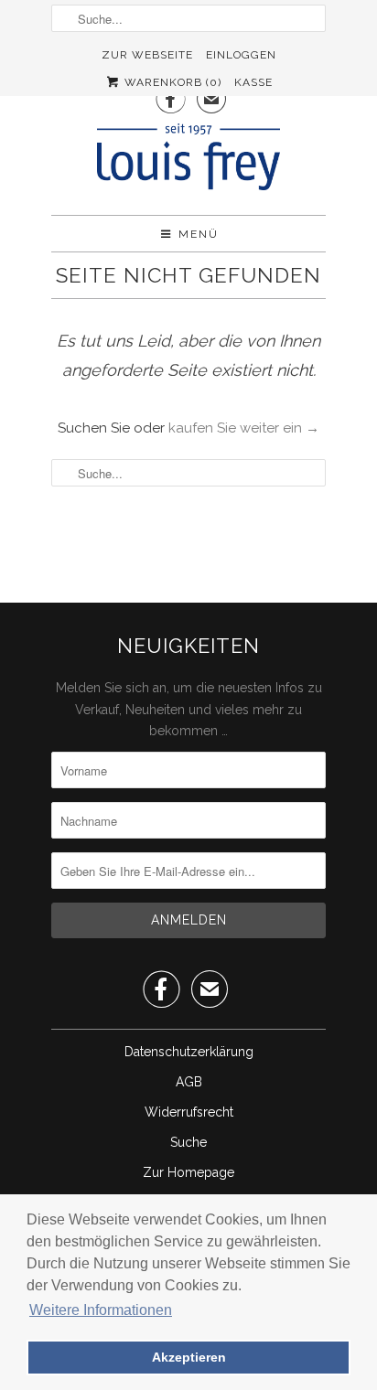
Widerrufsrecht (189, 1112)
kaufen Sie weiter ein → (243, 428)
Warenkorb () (171, 82)
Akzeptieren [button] (189, 1357)
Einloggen (241, 54)
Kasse (253, 82)
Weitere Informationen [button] (100, 1310)
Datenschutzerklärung (188, 1051)
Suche (188, 1142)
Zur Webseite (147, 54)
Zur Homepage (188, 1172)
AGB (189, 1082)
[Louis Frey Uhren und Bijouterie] (188, 162)
